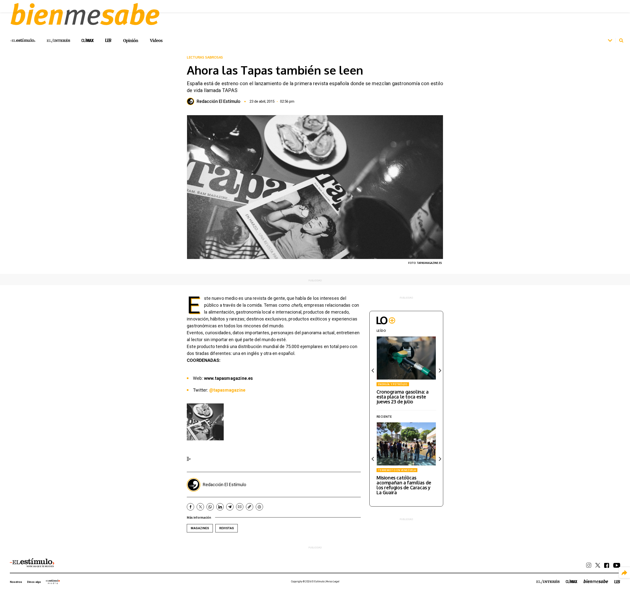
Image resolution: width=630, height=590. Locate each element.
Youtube (616, 565)
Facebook (190, 506)
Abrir (610, 40)
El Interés (58, 41)
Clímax (571, 581)
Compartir (624, 572)
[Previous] (373, 370)
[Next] (439, 370)
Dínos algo (34, 582)
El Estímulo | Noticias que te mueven (32, 563)
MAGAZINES (200, 528)
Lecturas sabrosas (205, 57)
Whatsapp (210, 506)
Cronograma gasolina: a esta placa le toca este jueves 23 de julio (402, 396)
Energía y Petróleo (393, 384)
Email (239, 506)
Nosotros (16, 582)
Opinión (131, 40)
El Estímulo (22, 40)
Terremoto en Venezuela (397, 470)
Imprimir (259, 506)
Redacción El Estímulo (218, 101)
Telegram (230, 506)
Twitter (200, 506)
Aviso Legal (332, 581)
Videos (156, 40)
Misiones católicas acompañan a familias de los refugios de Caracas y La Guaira (404, 485)
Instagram (588, 565)
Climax (87, 40)
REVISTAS (226, 528)
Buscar (621, 40)
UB (108, 40)
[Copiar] (249, 506)
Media (53, 581)
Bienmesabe (595, 581)
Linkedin (220, 506)
